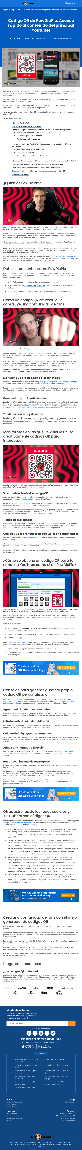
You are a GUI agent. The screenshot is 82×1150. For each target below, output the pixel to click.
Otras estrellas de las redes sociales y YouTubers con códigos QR (37, 167)
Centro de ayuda (12, 1107)
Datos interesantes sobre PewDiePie (26, 126)
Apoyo (72, 1099)
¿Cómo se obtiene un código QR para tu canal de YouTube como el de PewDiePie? (44, 161)
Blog (12, 10)
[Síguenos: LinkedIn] (29, 1033)
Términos (71, 1111)
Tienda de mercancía (25, 152)
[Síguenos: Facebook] (47, 1033)
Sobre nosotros (11, 1114)
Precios (9, 1121)
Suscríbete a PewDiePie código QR (30, 149)
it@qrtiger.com (70, 1102)
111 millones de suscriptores (34, 285)
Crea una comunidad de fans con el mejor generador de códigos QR (38, 171)
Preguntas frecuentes (20, 174)
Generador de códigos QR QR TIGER (26, 628)
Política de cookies (69, 1121)
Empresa (10, 1111)
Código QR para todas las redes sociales (19, 823)
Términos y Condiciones (67, 1114)
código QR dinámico (20, 642)
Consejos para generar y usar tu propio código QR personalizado (37, 164)
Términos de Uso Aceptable (66, 1116)
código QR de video (56, 227)
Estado (8, 1116)
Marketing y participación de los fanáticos (33, 132)
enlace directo (26, 499)
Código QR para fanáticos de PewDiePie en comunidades (39, 156)
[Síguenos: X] (53, 1033)
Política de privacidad (68, 1118)
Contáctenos (11, 1104)
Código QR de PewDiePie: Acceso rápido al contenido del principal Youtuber (47, 10)
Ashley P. (17, 38)
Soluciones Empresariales (15, 1118)
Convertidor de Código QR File (25, 1088)
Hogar (5, 10)
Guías (9, 1099)
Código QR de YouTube (65, 874)
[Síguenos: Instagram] (41, 1033)
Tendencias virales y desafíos (28, 139)
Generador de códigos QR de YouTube (37, 406)
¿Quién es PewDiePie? (20, 123)
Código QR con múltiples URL (54, 1059)
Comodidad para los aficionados (29, 135)
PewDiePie (34, 538)
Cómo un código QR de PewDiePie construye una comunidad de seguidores (41, 130)
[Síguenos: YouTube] (35, 1033)
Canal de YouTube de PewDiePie (62, 256)
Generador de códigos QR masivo (56, 1065)
